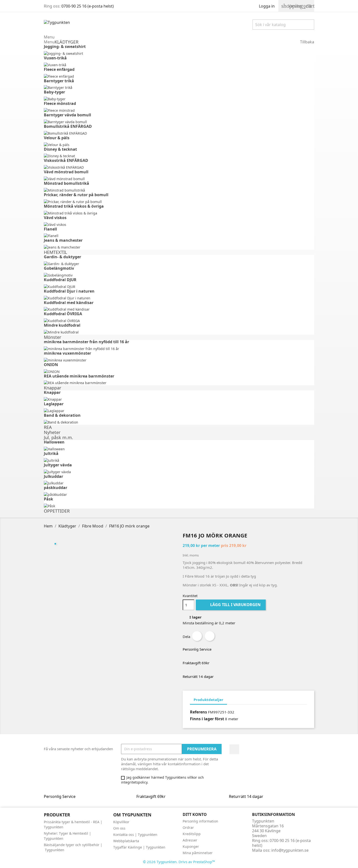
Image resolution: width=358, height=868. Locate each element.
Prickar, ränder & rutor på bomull (76, 194)
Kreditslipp (192, 833)
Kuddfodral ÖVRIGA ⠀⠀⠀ (68, 313)
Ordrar (188, 827)
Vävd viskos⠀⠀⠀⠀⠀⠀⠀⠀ (67, 217)
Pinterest (210, 636)
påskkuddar (55, 487)
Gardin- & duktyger (62, 256)
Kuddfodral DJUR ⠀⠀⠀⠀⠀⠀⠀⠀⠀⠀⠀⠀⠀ (79, 279)
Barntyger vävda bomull (67, 115)
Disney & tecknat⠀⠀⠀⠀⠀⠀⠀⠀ (72, 149)
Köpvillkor (121, 822)
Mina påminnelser (198, 852)
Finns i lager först (207, 718)
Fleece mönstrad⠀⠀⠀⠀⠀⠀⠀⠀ (71, 103)
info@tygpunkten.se (290, 850)
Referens (198, 712)
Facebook (234, 749)
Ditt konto (195, 814)
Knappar (52, 392)
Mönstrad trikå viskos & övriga (74, 206)
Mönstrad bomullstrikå (66, 183)
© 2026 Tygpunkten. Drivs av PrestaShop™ (179, 861)
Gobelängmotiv (59, 268)
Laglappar (54, 403)
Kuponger (191, 846)
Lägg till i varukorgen (231, 604)
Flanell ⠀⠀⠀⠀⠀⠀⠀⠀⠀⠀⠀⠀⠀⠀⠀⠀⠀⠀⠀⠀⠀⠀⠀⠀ (86, 229)
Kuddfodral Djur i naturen (69, 291)
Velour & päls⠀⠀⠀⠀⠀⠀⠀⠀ (68, 137)
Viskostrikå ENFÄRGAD (66, 160)
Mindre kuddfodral (62, 325)
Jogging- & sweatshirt (65, 46)
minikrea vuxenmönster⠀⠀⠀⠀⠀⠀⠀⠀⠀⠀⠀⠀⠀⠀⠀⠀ (91, 353)
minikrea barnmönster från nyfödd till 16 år (86, 341)
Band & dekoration (62, 415)
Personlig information (200, 821)
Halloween (54, 442)
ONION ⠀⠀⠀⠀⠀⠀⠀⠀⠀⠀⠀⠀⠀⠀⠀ (73, 364)
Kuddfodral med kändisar (69, 302)
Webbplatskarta (126, 841)
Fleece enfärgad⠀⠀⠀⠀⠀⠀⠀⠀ (71, 69)
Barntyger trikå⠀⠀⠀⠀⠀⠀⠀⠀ (70, 80)
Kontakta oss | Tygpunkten (135, 834)
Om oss (119, 828)
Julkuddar (53, 476)
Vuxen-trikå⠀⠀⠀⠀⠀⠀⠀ (65, 58)
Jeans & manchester (63, 240)
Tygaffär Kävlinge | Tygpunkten (139, 847)
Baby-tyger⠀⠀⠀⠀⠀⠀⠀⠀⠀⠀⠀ (70, 92)
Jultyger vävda (58, 465)
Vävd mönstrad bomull (66, 172)
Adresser (190, 840)
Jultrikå (51, 453)
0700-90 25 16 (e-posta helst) (87, 6)
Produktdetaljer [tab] (208, 699)
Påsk (48, 499)
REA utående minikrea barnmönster (79, 376)
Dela (197, 636)
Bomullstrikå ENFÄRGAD (68, 126)
